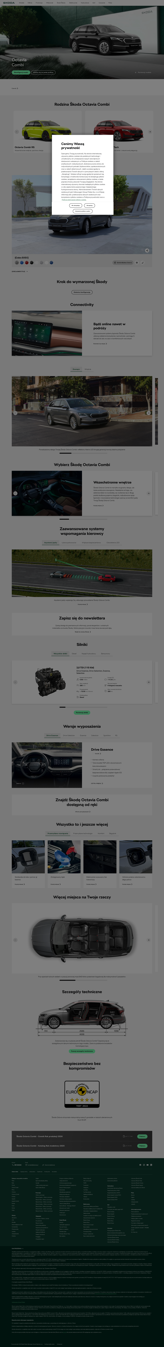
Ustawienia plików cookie (82, 211)
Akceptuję (90, 205)
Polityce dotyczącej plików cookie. (74, 200)
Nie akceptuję (76, 205)
